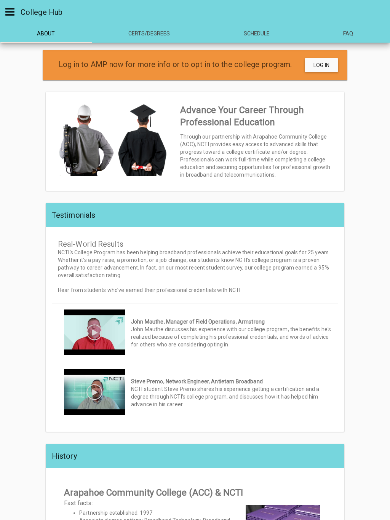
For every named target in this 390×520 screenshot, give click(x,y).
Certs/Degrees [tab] (149, 33)
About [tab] (46, 33)
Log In (321, 65)
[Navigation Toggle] (10, 11)
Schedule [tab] (257, 33)
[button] (195, 333)
